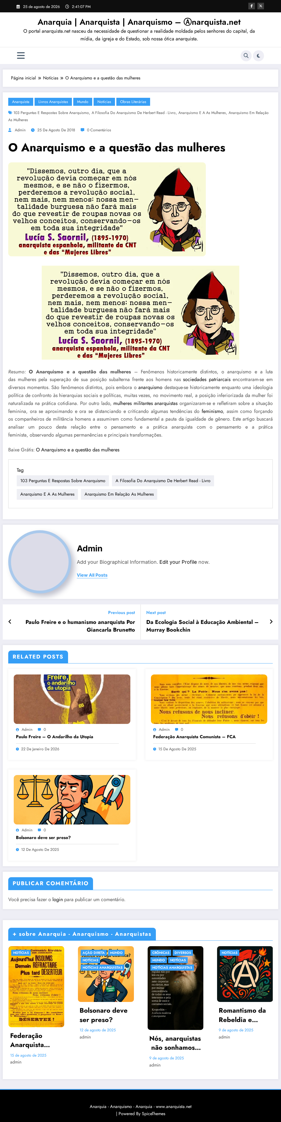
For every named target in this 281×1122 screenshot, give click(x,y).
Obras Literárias (133, 101)
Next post (156, 612)
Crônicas (160, 952)
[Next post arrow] (271, 622)
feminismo (212, 411)
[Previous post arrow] (10, 622)
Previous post (121, 612)
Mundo (82, 101)
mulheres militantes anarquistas (145, 403)
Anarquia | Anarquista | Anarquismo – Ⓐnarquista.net (139, 22)
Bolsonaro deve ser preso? (43, 838)
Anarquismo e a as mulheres (202, 112)
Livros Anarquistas (53, 101)
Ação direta (94, 952)
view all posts (92, 575)
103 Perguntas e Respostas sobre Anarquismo (51, 112)
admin (20, 130)
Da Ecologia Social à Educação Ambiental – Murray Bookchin (202, 626)
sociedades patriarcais (207, 379)
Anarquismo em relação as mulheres (119, 494)
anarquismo (150, 387)
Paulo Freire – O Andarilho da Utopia (54, 737)
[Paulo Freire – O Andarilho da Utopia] (72, 699)
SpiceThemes (153, 1113)
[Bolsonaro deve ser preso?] (72, 799)
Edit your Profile (178, 562)
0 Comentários (99, 130)
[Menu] (21, 56)
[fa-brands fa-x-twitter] (260, 6)
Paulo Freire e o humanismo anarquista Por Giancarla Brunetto (80, 626)
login (57, 899)
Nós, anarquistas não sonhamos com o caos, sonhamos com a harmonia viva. (175, 1043)
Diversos (183, 952)
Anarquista (20, 101)
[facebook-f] (251, 6)
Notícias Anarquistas (102, 967)
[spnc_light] (258, 55)
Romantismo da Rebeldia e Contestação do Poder (242, 1015)
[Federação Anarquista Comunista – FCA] (209, 699)
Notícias (104, 101)
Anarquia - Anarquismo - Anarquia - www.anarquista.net (141, 1106)
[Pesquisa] (246, 56)
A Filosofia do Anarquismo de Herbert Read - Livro (134, 112)
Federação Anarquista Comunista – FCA (194, 737)
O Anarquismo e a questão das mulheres (77, 449)
